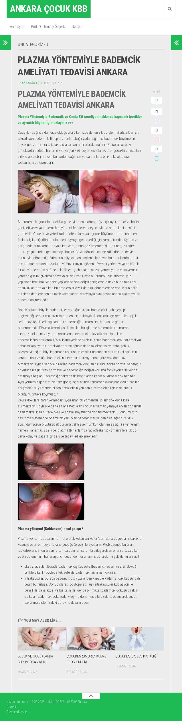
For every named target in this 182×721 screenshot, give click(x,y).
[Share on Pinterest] (156, 135)
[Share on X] (156, 101)
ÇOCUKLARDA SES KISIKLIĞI (136, 656)
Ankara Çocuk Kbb (48, 8)
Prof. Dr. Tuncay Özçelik (48, 27)
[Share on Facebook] (156, 116)
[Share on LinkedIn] (156, 154)
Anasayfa (17, 27)
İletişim (77, 27)
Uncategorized (33, 44)
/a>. (26, 712)
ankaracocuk (32, 83)
